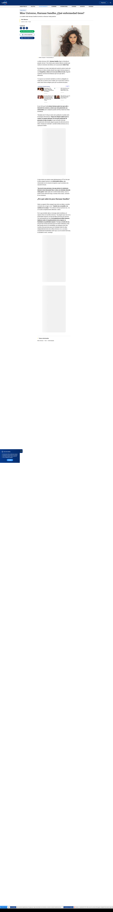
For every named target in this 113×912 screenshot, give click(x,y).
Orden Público (23, 6)
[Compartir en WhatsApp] (27, 28)
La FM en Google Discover (28, 37)
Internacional (64, 6)
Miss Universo (40, 340)
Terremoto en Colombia (13, 907)
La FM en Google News (28, 34)
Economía (54, 6)
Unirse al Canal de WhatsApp (28, 31)
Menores (65, 907)
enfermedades (51, 340)
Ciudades (74, 6)
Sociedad (91, 6)
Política (33, 6)
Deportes (82, 6)
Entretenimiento (43, 6)
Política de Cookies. (9, 457)
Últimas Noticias (4, 907)
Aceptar (10, 460)
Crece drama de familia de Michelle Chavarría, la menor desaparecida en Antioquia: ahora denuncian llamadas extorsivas (90, 907)
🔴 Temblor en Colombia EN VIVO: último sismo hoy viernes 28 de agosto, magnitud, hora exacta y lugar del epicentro (40, 907)
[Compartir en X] (24, 28)
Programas (103, 2)
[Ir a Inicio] (4, 2)
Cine (46, 340)
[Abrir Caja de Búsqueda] (110, 2)
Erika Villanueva (24, 19)
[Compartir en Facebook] (21, 28)
